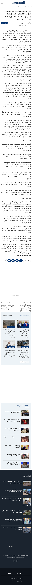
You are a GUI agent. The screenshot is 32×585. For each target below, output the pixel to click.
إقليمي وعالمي (5, 23)
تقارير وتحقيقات (25, 347)
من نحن (9, 573)
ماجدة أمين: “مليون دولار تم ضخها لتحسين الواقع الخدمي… (12, 464)
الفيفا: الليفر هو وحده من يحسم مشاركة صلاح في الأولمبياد (12, 420)
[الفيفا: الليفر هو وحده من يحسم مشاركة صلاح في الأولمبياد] (25, 422)
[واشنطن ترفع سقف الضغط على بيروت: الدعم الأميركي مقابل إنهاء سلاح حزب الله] (23, 324)
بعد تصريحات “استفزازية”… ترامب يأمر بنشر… (12, 446)
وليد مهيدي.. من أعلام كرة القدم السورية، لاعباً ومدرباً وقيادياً (7, 307)
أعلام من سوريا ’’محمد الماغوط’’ (12, 437)
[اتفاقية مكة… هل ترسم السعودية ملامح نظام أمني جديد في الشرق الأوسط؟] (27, 521)
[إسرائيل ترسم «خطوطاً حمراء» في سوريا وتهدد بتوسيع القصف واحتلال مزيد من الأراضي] (9, 324)
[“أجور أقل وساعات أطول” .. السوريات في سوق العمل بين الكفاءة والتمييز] (27, 512)
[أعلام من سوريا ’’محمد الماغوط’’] (25, 439)
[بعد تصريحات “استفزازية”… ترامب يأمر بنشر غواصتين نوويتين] (25, 447)
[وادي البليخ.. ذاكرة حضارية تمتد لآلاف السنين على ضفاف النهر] (27, 483)
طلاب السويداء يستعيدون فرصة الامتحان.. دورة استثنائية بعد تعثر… (11, 499)
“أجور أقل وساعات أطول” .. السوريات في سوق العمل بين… (12, 511)
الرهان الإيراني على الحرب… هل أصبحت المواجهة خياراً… (12, 529)
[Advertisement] (16, 278)
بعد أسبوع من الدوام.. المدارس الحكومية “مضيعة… (12, 412)
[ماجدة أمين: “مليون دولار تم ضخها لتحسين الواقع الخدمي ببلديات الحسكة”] (25, 465)
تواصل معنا (19, 573)
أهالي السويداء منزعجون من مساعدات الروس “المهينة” (13, 455)
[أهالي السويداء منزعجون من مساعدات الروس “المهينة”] (25, 456)
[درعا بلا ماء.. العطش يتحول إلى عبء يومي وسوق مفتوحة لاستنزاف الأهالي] (27, 492)
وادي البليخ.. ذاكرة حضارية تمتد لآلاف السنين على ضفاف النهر (12, 482)
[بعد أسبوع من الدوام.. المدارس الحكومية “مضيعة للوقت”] (25, 413)
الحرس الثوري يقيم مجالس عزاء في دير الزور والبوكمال (12, 429)
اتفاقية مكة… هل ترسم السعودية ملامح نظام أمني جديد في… (13, 520)
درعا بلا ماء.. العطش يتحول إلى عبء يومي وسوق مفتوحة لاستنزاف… (13, 491)
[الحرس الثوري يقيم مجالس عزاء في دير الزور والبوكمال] (25, 430)
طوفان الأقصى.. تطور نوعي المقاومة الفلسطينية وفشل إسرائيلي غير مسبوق (25, 308)
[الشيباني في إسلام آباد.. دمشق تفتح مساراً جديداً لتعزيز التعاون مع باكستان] (9, 344)
